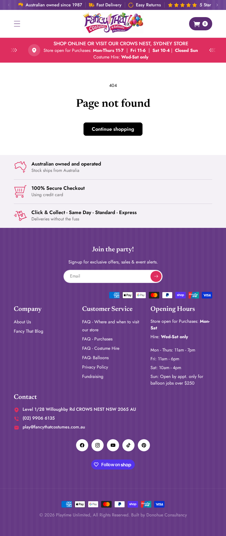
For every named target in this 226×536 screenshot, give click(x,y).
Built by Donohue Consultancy (159, 515)
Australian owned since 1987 (54, 5)
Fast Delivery (109, 5)
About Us (22, 322)
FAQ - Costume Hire (100, 348)
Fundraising (92, 376)
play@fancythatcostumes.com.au (54, 427)
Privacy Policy (95, 367)
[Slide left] (9, 5)
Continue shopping (113, 129)
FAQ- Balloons (95, 357)
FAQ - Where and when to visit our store (110, 326)
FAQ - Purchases (97, 339)
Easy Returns (148, 5)
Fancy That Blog (28, 331)
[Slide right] (217, 5)
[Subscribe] (156, 276)
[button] (17, 23)
